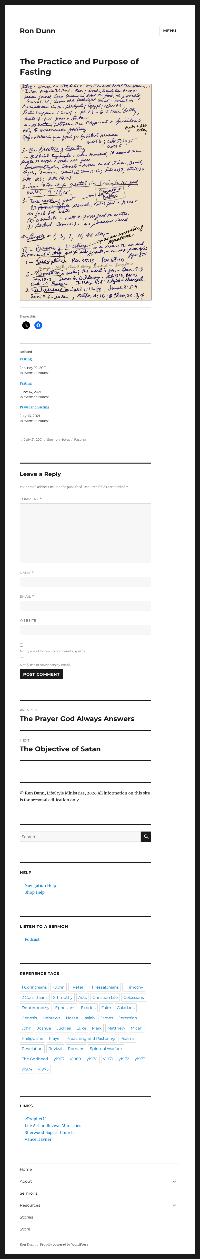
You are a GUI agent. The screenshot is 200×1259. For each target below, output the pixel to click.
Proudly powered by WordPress (64, 1244)
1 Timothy (133, 987)
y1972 (124, 1059)
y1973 (140, 1059)
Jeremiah (128, 1018)
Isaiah (89, 1018)
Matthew (116, 1028)
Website (28, 620)
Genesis (29, 1018)
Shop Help (35, 892)
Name (27, 573)
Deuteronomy (36, 1007)
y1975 (43, 1069)
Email (27, 597)
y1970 (92, 1059)
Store (25, 1229)
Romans (76, 1048)
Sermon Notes (58, 439)
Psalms (127, 1038)
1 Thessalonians (104, 987)
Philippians (32, 1038)
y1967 (59, 1059)
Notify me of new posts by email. (45, 665)
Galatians (126, 1007)
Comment (31, 499)
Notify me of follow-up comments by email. (54, 651)
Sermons (28, 1193)
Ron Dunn (37, 31)
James (106, 1018)
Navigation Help (40, 885)
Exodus (88, 1007)
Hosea (72, 1018)
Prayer (55, 1038)
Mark (97, 1028)
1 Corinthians (34, 987)
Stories (26, 1217)
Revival (55, 1048)
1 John (58, 987)
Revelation (32, 1048)
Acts (82, 997)
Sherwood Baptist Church (49, 1132)
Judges (64, 1028)
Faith (106, 1007)
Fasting (26, 359)
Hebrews (51, 1018)
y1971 (108, 1059)
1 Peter (76, 987)
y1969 (75, 1059)
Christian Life (105, 997)
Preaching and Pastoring (91, 1038)
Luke (81, 1028)
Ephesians (65, 1007)
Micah (136, 1028)
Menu (170, 31)
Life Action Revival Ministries (53, 1125)
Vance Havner (38, 1139)
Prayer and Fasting (34, 407)
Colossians (133, 997)
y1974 (27, 1069)
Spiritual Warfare (106, 1048)
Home (26, 1169)
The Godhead (35, 1059)
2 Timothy (63, 997)
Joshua (44, 1028)
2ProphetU (35, 1118)
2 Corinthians (35, 997)
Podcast (32, 939)
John (26, 1028)
